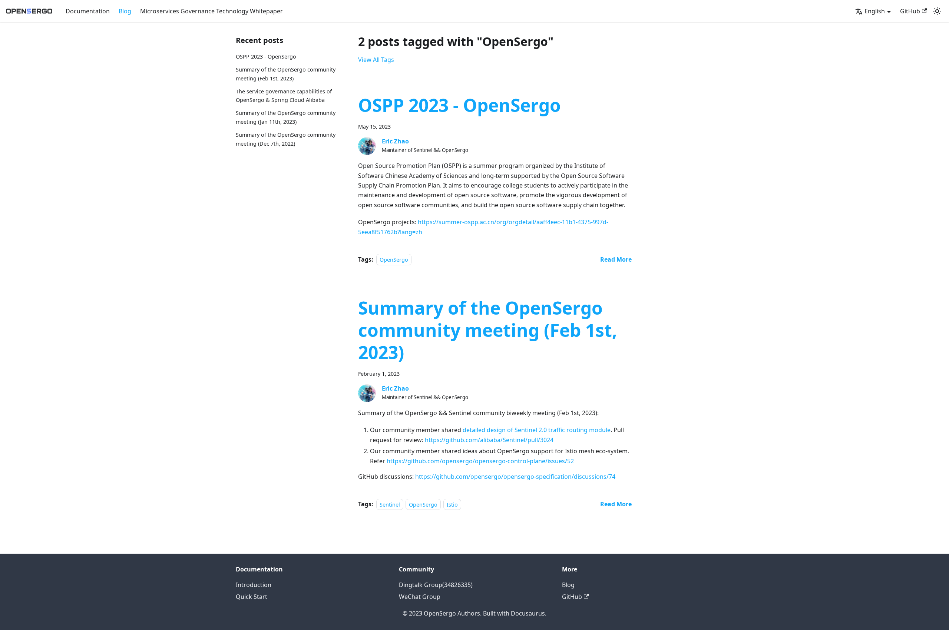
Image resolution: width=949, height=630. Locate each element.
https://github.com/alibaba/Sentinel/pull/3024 (489, 440)
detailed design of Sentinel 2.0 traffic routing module (537, 430)
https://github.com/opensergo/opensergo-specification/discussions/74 (515, 476)
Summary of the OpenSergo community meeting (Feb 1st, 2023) (487, 330)
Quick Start (251, 597)
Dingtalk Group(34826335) (436, 585)
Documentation (88, 11)
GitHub (910, 11)
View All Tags (376, 60)
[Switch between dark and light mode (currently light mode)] (937, 11)
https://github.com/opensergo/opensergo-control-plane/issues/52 (480, 461)
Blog (125, 11)
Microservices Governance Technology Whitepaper (211, 11)
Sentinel (390, 504)
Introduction (253, 585)
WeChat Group (419, 597)
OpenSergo (394, 259)
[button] (873, 11)
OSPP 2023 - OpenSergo (266, 56)
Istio (452, 504)
